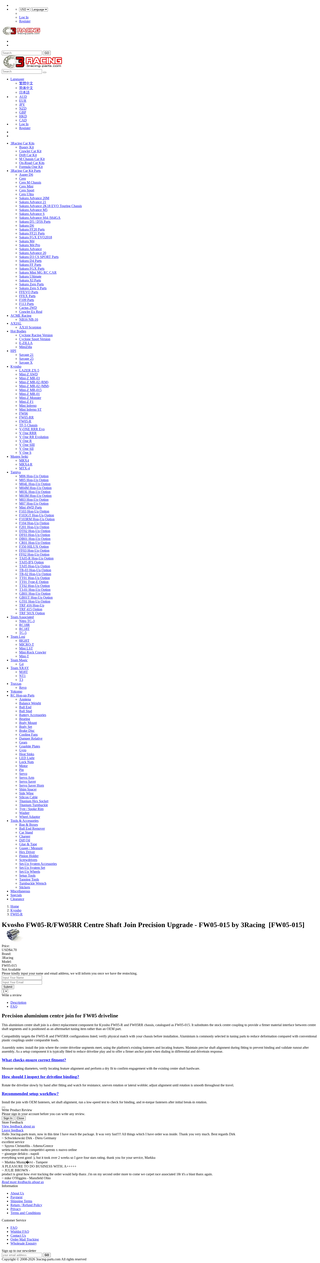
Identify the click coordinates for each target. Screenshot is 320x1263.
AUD (23, 97)
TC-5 (23, 633)
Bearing (24, 719)
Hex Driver (27, 852)
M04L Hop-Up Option (35, 484)
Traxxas (15, 683)
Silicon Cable (28, 797)
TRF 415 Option (30, 609)
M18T (23, 672)
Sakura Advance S (32, 214)
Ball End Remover (32, 828)
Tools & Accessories (24, 820)
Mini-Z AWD (28, 374)
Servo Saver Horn (31, 785)
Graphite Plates (29, 746)
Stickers (24, 887)
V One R (25, 441)
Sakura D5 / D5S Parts (35, 221)
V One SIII (27, 445)
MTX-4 (24, 468)
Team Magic (19, 660)
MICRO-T (26, 644)
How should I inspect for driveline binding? (40, 1076)
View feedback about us (18, 1126)
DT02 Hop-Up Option (34, 531)
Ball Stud (25, 711)
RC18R (24, 625)
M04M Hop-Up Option (35, 488)
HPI (13, 351)
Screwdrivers (28, 860)
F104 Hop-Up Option (34, 523)
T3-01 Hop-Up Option (35, 589)
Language (17, 79)
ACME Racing (20, 315)
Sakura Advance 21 (32, 202)
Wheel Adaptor (29, 817)
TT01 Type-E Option (34, 582)
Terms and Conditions (25, 1213)
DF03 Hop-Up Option (34, 535)
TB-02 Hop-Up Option (35, 574)
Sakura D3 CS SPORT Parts (39, 257)
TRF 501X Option (32, 613)
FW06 (23, 413)
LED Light (26, 758)
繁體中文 (26, 83)
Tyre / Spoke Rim (31, 809)
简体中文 (26, 88)
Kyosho (15, 366)
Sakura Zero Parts (31, 284)
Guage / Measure (31, 848)
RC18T (24, 629)
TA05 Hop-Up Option (34, 566)
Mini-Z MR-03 (29, 378)
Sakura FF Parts (30, 264)
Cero (22, 178)
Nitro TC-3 (27, 621)
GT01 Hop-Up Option (34, 601)
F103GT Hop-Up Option (36, 515)
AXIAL (16, 323)
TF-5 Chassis (28, 425)
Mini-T (24, 656)
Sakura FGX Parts (31, 268)
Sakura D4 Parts (30, 261)
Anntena (25, 699)
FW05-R (25, 421)
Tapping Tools (29, 879)
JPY (22, 104)
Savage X (26, 362)
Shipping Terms (21, 1201)
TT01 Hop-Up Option (34, 578)
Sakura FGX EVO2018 (35, 237)
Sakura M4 (26, 241)
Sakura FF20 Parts (32, 229)
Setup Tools (27, 875)
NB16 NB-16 (28, 319)
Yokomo (16, 691)
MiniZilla (25, 347)
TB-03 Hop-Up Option (35, 570)
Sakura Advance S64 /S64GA (40, 217)
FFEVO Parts (28, 292)
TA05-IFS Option (31, 562)
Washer (24, 813)
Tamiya (15, 472)
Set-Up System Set (32, 867)
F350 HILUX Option (34, 546)
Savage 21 (26, 355)
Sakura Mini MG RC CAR (38, 272)
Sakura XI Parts (30, 280)
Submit (7, 986)
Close (20, 1118)
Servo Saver (27, 781)
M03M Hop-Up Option (35, 495)
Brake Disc (27, 730)
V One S (25, 452)
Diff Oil (24, 840)
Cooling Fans (28, 734)
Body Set (25, 727)
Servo (23, 774)
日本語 (24, 92)
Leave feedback (13, 1130)
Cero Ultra (26, 194)
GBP (22, 112)
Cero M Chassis (30, 182)
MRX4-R (25, 464)
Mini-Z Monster (30, 398)
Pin (21, 770)
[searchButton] (44, 72)
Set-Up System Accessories (38, 864)
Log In (24, 17)
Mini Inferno (28, 405)
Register (24, 21)
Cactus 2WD (28, 308)
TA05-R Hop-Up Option (36, 558)
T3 (21, 680)
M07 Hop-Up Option (34, 503)
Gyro (22, 750)
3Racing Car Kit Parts (25, 171)
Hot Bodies (18, 331)
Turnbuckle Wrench (32, 883)
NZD (23, 108)
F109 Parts (26, 300)
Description (18, 1002)
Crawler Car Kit (30, 151)
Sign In (7, 1118)
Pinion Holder (29, 856)
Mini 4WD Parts (30, 507)
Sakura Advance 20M (34, 198)
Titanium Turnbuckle (33, 805)
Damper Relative (30, 738)
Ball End (25, 707)
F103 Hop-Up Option (34, 511)
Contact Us (18, 1235)
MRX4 (24, 460)
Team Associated (22, 617)
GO (47, 53)
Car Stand (26, 832)
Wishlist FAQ (19, 1231)
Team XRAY (19, 668)
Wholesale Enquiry (23, 1243)
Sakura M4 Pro (29, 245)
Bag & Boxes (28, 824)
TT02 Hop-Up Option (34, 586)
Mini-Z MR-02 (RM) (33, 382)
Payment (16, 1197)
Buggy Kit (26, 147)
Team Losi (17, 636)
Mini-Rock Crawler (32, 652)
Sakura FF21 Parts (32, 233)
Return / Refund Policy (26, 1205)
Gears (23, 742)
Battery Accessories (32, 715)
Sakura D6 (26, 225)
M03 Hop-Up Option (34, 499)
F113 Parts (26, 304)
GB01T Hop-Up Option (36, 597)
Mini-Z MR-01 (29, 394)
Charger (24, 836)
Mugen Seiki (19, 456)
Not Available (11, 969)
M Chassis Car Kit (32, 159)
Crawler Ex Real (30, 311)
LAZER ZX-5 (29, 370)
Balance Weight (30, 703)
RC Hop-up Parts (22, 695)
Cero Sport (26, 190)
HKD (23, 116)
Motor (23, 766)
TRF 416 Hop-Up (31, 605)
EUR (22, 100)
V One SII (26, 449)
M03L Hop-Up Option (35, 492)
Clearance (17, 899)
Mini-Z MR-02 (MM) (34, 386)
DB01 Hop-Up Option (35, 539)
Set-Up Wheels (29, 871)
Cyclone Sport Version (34, 339)
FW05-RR (26, 417)
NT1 (22, 676)
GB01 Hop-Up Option (35, 593)
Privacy (15, 1209)
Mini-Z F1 (26, 402)
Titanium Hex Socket (33, 801)
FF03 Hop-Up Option (34, 550)
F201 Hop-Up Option (34, 527)
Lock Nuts (26, 762)
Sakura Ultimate (30, 276)
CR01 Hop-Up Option (34, 542)
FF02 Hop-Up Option (34, 554)
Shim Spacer (28, 789)
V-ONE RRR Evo (32, 429)
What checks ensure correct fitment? (34, 1060)
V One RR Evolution (34, 437)
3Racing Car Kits (22, 143)
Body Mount (28, 723)
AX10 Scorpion (30, 327)
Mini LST (26, 648)
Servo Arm (26, 777)
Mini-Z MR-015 (30, 390)
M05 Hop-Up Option (34, 480)
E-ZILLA (26, 343)
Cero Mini (26, 186)
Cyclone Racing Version (36, 335)
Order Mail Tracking (24, 1239)
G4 (21, 664)
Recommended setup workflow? (30, 1093)
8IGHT (24, 640)
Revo (23, 687)
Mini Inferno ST (30, 409)
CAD (23, 120)
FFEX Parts (27, 296)
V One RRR (28, 433)
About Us (17, 1193)
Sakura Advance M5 (33, 210)
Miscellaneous (20, 891)
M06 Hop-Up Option (34, 476)
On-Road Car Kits (31, 163)
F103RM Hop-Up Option (37, 519)
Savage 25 (26, 358)
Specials (16, 895)
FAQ (13, 1006)
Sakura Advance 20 (32, 253)
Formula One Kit (31, 167)
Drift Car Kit (28, 155)
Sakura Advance (30, 249)
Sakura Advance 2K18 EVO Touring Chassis (50, 206)
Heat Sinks (26, 754)
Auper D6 (26, 174)
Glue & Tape (28, 844)
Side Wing (26, 793)
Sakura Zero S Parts (33, 288)
